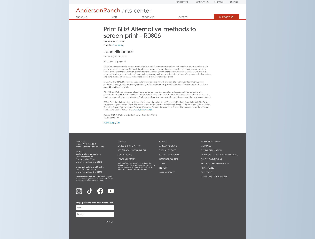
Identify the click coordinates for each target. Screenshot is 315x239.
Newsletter (182, 2)
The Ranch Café (167, 150)
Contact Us (202, 2)
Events (183, 17)
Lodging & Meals (126, 159)
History (163, 168)
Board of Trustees (169, 154)
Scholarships (125, 154)
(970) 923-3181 (89, 144)
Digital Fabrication (211, 150)
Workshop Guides (210, 141)
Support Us (226, 17)
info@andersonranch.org (93, 146)
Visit (114, 17)
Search (220, 2)
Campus (163, 141)
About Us (81, 17)
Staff (162, 163)
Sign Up (109, 222)
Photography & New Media (215, 163)
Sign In (235, 2)
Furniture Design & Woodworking (219, 154)
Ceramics (206, 146)
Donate (122, 141)
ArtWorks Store (168, 146)
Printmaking (118, 45)
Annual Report (167, 172)
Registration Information (132, 150)
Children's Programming (214, 176)
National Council (169, 159)
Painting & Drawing (211, 159)
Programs (148, 17)
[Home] (113, 10)
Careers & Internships (129, 146)
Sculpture (206, 172)
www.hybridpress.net (142, 109)
